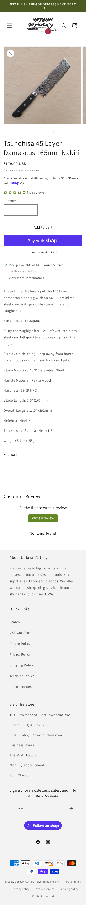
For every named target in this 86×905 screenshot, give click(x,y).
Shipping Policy (21, 665)
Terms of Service (22, 676)
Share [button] (12, 455)
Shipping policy (69, 889)
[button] (9, 25)
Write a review (43, 518)
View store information (26, 278)
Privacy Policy (20, 654)
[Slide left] (32, 133)
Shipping (9, 170)
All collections (21, 687)
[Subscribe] (71, 808)
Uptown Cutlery (24, 881)
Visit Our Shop (20, 632)
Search (15, 622)
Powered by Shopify (47, 881)
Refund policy (72, 881)
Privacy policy (21, 889)
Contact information (45, 896)
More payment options (43, 252)
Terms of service (44, 889)
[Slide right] (53, 133)
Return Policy (20, 643)
